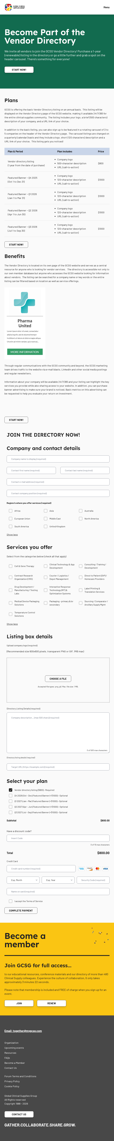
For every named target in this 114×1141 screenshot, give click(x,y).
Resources (10, 1052)
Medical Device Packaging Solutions (26, 603)
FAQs (7, 1057)
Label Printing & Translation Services (94, 590)
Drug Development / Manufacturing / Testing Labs (26, 590)
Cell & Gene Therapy (24, 566)
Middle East (55, 518)
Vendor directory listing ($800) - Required (34, 790)
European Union (22, 518)
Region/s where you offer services (29, 503)
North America (92, 518)
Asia (51, 510)
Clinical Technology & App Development (62, 566)
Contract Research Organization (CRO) (23, 577)
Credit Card (12, 861)
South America (21, 526)
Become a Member (14, 1062)
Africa (17, 510)
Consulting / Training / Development (95, 566)
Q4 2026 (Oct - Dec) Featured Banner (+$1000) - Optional (41, 795)
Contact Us (10, 1067)
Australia (89, 510)
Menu (107, 7)
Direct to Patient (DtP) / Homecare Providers (96, 577)
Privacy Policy (12, 1081)
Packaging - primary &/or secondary (61, 603)
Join (19, 1003)
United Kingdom (57, 526)
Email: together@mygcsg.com (23, 1030)
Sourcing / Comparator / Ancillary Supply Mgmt (96, 603)
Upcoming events (14, 1047)
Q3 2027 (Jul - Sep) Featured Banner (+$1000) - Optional (40, 812)
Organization (11, 1042)
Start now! (19, 69)
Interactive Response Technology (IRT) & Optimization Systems (60, 590)
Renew (51, 1003)
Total (10, 853)
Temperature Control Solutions (24, 614)
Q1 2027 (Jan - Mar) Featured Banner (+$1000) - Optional (40, 801)
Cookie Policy (11, 1086)
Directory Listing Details (23, 708)
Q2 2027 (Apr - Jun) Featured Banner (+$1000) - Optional (41, 806)
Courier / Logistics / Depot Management (59, 577)
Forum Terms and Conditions (20, 1076)
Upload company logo (22, 645)
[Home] (14, 7)
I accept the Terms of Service (28, 901)
